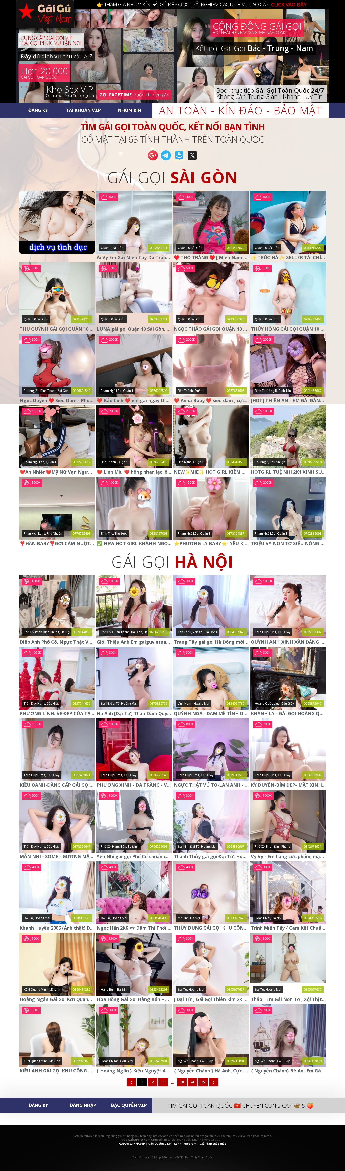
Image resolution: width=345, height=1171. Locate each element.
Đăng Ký (38, 110)
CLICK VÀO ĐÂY (289, 4)
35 (203, 1082)
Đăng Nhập (83, 1105)
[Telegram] (166, 160)
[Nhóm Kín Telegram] (179, 160)
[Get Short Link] (153, 160)
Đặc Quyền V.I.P (129, 1105)
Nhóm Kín (129, 110)
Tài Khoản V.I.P (83, 110)
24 (192, 1082)
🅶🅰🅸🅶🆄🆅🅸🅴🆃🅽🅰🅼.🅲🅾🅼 (50, 20)
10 (182, 1082)
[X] (192, 160)
